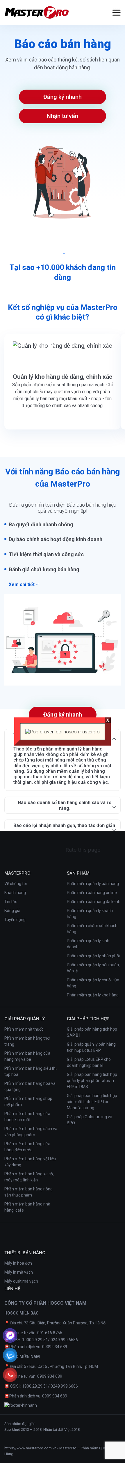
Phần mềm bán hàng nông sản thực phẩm (28, 1192)
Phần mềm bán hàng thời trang (27, 1041)
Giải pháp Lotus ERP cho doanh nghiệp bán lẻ (89, 1062)
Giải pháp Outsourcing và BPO (89, 1119)
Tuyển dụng (15, 919)
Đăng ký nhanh (62, 96)
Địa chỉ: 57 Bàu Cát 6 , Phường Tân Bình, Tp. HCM (54, 1366)
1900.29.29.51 (35, 1339)
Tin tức (10, 901)
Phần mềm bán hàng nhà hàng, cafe (27, 1207)
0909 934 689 (54, 1346)
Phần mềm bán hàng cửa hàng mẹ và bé (27, 1056)
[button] (116, 12)
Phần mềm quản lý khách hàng (90, 913)
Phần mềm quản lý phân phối (93, 955)
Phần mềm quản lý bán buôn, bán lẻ (93, 967)
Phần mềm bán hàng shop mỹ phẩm (28, 1101)
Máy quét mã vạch (21, 1281)
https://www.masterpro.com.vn (30, 1448)
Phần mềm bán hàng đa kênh (93, 901)
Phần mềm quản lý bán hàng (93, 883)
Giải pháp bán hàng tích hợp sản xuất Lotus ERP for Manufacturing (92, 1101)
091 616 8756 (49, 1332)
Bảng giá (12, 910)
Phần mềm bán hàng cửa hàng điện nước (27, 1146)
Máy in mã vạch (18, 1272)
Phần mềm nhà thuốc (24, 1029)
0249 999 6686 (64, 1339)
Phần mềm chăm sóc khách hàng (92, 928)
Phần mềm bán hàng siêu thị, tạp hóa (30, 1071)
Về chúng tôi (15, 883)
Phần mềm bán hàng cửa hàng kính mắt (27, 1116)
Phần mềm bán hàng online (92, 892)
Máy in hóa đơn (18, 1263)
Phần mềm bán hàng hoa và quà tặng (30, 1086)
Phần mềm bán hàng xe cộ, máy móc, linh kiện (29, 1177)
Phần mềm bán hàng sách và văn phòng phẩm (30, 1131)
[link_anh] (20, 1405)
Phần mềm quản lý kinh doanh (88, 943)
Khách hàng (15, 892)
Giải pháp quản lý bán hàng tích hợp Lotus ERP (91, 1047)
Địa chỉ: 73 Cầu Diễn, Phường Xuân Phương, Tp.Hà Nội (58, 1323)
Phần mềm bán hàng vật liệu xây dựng (30, 1161)
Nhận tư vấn (62, 116)
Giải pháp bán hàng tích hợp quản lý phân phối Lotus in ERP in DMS (92, 1080)
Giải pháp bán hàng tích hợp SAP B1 (92, 1032)
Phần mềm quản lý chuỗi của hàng (93, 983)
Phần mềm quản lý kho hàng (93, 995)
